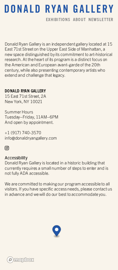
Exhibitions (58, 19)
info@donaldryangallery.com (31, 138)
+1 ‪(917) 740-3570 (23, 132)
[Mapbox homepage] (20, 259)
